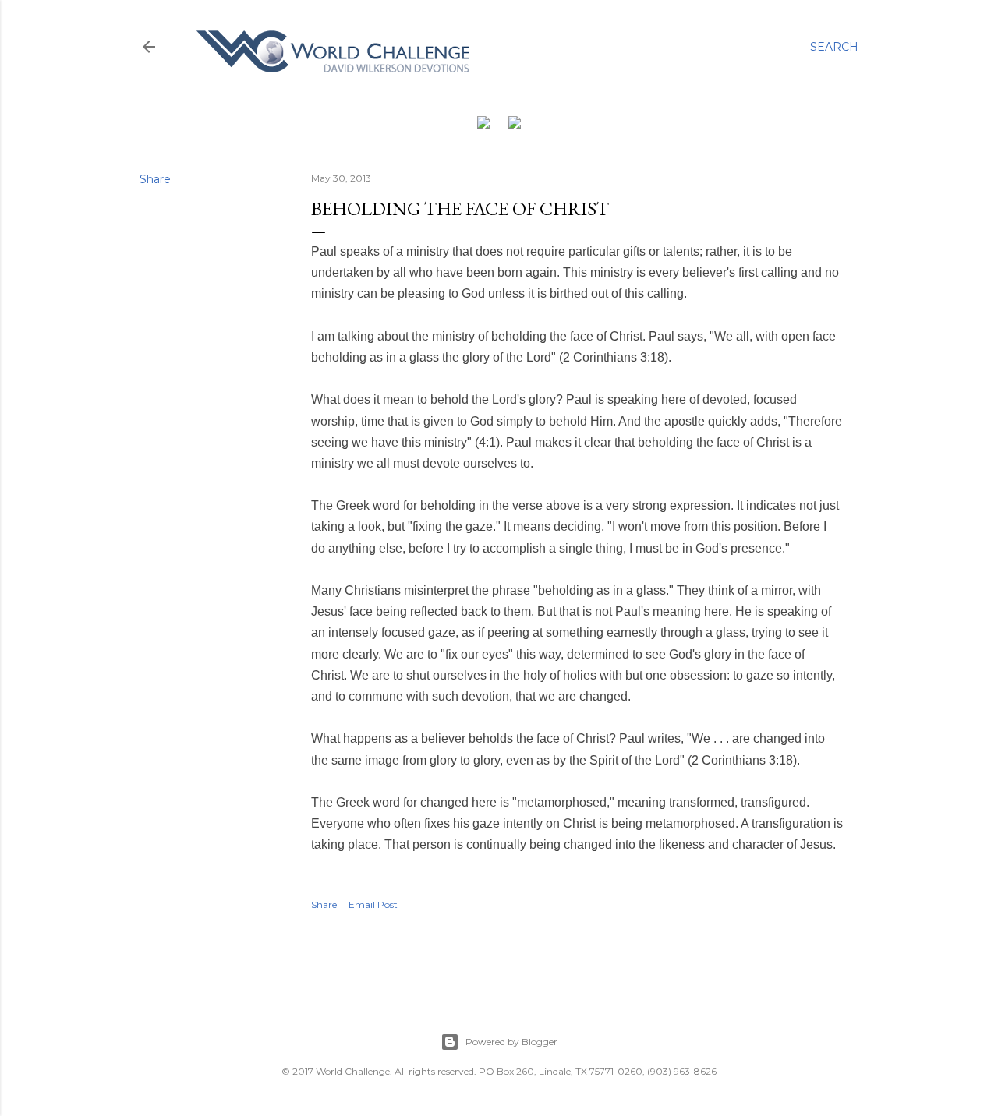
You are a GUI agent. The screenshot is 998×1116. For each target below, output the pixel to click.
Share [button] (155, 179)
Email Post (373, 904)
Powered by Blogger (511, 1041)
